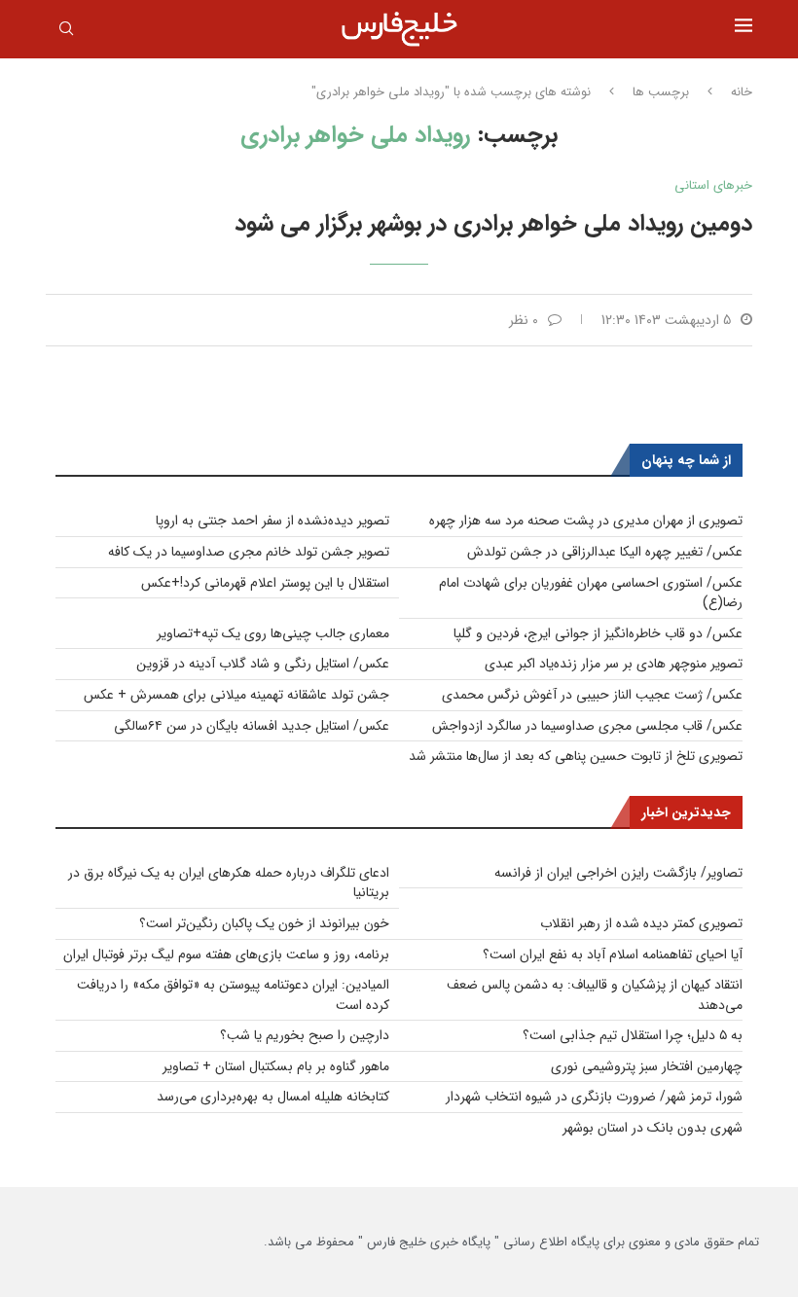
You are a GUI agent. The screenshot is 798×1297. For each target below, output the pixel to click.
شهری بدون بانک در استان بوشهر (652, 1127)
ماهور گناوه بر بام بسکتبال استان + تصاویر (276, 1066)
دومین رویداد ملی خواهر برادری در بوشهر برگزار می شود (493, 223)
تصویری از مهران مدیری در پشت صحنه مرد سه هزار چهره (586, 520)
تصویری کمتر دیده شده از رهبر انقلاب (641, 923)
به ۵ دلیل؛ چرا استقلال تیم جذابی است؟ (633, 1035)
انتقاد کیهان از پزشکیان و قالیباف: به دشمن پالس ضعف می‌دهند (595, 995)
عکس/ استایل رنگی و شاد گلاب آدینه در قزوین (262, 663)
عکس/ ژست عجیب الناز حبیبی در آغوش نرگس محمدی (592, 694)
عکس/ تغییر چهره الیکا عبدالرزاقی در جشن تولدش (605, 551)
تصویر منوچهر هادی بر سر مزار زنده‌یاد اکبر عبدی (614, 663)
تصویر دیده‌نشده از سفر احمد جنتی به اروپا (272, 520)
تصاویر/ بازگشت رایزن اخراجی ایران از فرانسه (618, 872)
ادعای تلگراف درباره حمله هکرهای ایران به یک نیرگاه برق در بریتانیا (228, 883)
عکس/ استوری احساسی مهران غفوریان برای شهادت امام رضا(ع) (591, 593)
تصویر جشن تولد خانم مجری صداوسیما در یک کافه (248, 551)
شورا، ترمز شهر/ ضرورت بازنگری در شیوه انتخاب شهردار (594, 1096)
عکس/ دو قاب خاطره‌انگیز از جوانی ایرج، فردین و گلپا (598, 633)
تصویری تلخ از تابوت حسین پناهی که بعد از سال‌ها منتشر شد (576, 756)
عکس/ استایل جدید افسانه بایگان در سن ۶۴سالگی (251, 726)
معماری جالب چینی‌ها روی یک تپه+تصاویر (273, 633)
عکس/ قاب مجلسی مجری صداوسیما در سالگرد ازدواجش (587, 726)
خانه (741, 92)
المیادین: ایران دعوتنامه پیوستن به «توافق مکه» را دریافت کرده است (233, 995)
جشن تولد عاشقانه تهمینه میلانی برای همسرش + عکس (236, 694)
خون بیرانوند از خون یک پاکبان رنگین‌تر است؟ (264, 923)
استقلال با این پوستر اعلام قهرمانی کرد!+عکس (265, 583)
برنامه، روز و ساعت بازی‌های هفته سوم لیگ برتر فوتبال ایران (226, 954)
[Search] (66, 32)
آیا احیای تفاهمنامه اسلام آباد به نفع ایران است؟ (613, 954)
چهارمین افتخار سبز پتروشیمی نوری (647, 1066)
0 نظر (523, 320)
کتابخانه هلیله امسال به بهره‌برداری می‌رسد (273, 1096)
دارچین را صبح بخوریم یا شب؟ (304, 1035)
